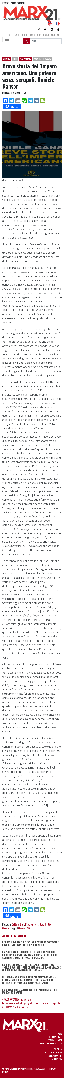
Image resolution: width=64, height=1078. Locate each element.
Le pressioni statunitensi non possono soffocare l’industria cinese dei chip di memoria (30, 944)
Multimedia (57, 1059)
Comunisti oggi (55, 1040)
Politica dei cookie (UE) (21, 35)
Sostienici (43, 35)
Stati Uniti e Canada (42, 59)
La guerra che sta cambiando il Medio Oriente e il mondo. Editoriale (30, 991)
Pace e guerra (25, 59)
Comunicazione (55, 1055)
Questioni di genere (53, 1052)
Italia (59, 1033)
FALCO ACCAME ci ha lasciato (17, 999)
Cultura (6, 59)
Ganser (21, 928)
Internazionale (55, 1036)
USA (28, 928)
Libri (15, 59)
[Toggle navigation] (6, 39)
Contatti (56, 35)
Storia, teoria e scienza (51, 1043)
